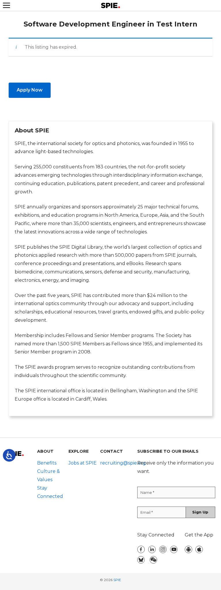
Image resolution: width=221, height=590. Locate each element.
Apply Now (30, 90)
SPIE (117, 580)
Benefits (46, 463)
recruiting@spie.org (123, 463)
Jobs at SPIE (82, 463)
